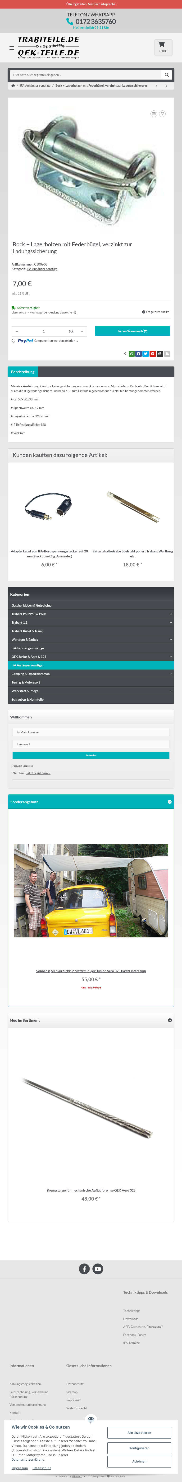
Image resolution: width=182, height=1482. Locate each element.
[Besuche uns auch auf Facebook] (84, 1268)
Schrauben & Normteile (28, 699)
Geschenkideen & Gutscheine (31, 605)
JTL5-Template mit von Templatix (106, 1476)
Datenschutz (75, 1384)
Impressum (74, 1400)
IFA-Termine (131, 1343)
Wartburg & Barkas (25, 639)
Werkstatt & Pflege (25, 691)
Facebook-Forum (134, 1335)
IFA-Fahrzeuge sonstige (28, 648)
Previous (17, 904)
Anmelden (91, 755)
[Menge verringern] (17, 332)
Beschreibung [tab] (22, 371)
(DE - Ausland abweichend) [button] (59, 312)
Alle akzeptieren (139, 1432)
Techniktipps (131, 1311)
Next (165, 904)
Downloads (130, 1319)
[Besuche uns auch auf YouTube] (98, 1268)
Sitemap (71, 1392)
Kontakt (15, 1413)
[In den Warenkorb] (15, 104)
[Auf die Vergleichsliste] (153, 113)
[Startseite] (13, 85)
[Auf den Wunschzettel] (162, 113)
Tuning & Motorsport (26, 682)
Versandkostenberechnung (27, 1404)
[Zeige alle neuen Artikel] (170, 1020)
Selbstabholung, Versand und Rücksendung (28, 1394)
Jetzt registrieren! (38, 773)
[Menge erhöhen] (82, 332)
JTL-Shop (77, 1476)
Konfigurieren (139, 1448)
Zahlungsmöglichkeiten (25, 1384)
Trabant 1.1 (19, 622)
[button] (91, 614)
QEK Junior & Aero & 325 (29, 657)
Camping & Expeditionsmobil (31, 674)
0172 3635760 (96, 21)
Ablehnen (139, 1461)
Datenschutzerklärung (28, 1459)
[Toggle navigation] (11, 47)
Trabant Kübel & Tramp (27, 631)
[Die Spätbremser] (52, 47)
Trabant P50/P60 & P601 (29, 614)
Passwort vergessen (23, 765)
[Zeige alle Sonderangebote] (170, 801)
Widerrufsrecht (76, 1408)
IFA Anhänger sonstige (42, 269)
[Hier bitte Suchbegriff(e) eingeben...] (167, 75)
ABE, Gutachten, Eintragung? (143, 1327)
